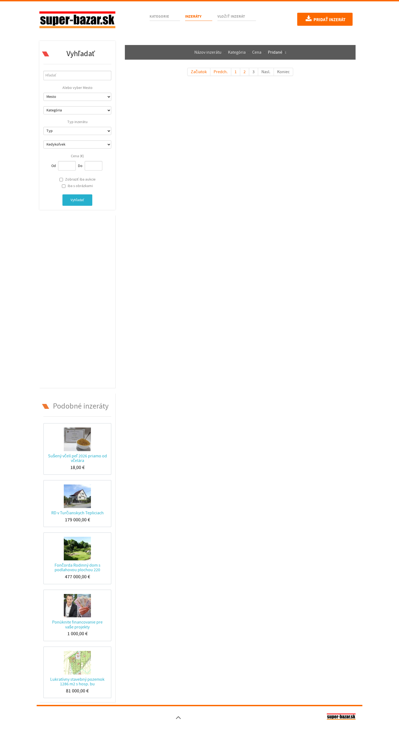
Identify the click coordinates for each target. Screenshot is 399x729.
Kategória (237, 52)
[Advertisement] (77, 300)
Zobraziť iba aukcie (80, 179)
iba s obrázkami (80, 185)
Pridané (275, 52)
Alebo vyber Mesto (77, 88)
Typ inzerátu (77, 122)
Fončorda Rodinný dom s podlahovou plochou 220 (77, 568)
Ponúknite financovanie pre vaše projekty (77, 624)
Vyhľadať (77, 200)
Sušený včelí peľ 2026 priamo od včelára (77, 458)
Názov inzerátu (208, 52)
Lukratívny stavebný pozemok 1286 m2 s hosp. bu (77, 682)
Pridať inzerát (329, 20)
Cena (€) (77, 156)
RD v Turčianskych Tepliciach (77, 513)
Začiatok (199, 72)
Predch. (221, 72)
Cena (257, 52)
